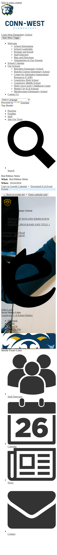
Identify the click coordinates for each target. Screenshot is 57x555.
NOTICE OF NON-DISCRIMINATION (28, 219)
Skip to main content (11, 2)
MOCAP (12, 221)
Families (12, 113)
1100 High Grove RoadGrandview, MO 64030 (13, 234)
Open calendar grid (37, 194)
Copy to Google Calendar (14, 186)
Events (4, 189)
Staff (10, 116)
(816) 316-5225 (9, 241)
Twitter (11, 323)
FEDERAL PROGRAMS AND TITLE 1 (29, 224)
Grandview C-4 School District (16, 315)
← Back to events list (14, 194)
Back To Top (14, 329)
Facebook (12, 320)
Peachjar (12, 110)
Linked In (12, 326)
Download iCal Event (41, 186)
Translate (24, 102)
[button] (12, 43)
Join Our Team (15, 119)
